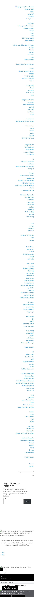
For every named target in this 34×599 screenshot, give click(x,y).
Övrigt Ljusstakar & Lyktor (26, 407)
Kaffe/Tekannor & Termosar (25, 381)
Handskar (31, 55)
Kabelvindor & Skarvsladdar (25, 166)
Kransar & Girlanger (27, 343)
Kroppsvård (30, 85)
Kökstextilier (30, 431)
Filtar (32, 419)
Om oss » (3, 519)
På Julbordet (30, 340)
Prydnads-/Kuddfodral (27, 440)
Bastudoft (31, 14)
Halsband (31, 109)
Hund (32, 33)
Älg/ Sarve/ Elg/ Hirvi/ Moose (25, 121)
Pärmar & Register (28, 78)
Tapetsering (30, 217)
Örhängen (31, 112)
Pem (32, 238)
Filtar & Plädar (29, 417)
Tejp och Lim (30, 202)
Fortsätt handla (10, 588)
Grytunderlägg (29, 376)
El (33, 159)
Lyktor (32, 402)
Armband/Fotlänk (28, 104)
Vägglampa (30, 312)
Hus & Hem (30, 263)
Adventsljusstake (28, 324)
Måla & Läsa (30, 93)
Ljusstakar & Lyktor (28, 400)
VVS (33, 223)
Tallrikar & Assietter (27, 369)
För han (31, 50)
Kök (33, 352)
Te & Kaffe (30, 259)
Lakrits (32, 256)
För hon (31, 52)
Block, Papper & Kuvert (26, 71)
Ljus (32, 395)
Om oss (31, 464)
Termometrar (30, 126)
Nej (13, 595)
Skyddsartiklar (29, 197)
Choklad (31, 252)
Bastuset (31, 16)
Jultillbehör (30, 338)
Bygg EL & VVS (29, 145)
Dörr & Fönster (29, 147)
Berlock (31, 107)
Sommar (31, 131)
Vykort (32, 81)
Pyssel (32, 88)
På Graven (30, 302)
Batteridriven (30, 276)
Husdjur (31, 31)
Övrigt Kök (30, 390)
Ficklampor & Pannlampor (25, 26)
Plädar (32, 421)
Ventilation (30, 204)
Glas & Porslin (29, 357)
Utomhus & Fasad (28, 309)
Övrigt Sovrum (29, 452)
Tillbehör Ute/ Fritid (28, 138)
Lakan (32, 448)
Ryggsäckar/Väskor (28, 100)
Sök (4, 498)
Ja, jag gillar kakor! (6, 595)
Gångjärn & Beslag (28, 183)
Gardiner (31, 426)
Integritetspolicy (20, 595)
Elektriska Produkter (27, 161)
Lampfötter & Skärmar (27, 285)
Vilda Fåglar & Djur (28, 38)
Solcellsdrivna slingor (27, 297)
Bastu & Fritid (29, 9)
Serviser (31, 364)
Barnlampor (30, 273)
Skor (32, 57)
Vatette (31, 240)
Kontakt (31, 466)
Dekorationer (30, 316)
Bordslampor (30, 278)
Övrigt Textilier (29, 457)
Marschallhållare (28, 405)
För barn (31, 47)
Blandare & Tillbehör (27, 235)
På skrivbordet (29, 76)
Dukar (32, 414)
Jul (33, 319)
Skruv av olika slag (28, 190)
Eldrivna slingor (29, 295)
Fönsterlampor (29, 283)
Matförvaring (30, 388)
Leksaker (31, 90)
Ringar (32, 114)
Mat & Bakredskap (28, 386)
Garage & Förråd (29, 28)
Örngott (31, 450)
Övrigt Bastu (30, 19)
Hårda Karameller (28, 254)
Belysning (31, 271)
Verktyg (31, 207)
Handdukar (30, 428)
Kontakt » (3, 522)
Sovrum (31, 443)
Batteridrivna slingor (27, 293)
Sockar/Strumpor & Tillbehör (25, 64)
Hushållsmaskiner (28, 378)
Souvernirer (30, 119)
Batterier (31, 23)
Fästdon (31, 173)
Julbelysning (30, 331)
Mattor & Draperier (28, 438)
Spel (32, 95)
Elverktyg (31, 209)
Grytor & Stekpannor (27, 373)
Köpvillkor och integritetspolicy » (10, 526)
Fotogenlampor (29, 280)
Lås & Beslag (30, 154)
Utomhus (31, 231)
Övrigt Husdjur (29, 40)
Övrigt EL (31, 169)
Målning (31, 214)
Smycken (31, 102)
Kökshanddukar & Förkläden (25, 383)
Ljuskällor (31, 288)
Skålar (32, 366)
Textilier (31, 412)
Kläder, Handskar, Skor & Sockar (23, 45)
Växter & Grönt (29, 347)
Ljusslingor (30, 290)
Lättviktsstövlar (29, 59)
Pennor (31, 73)
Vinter (32, 133)
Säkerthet (31, 200)
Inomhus (31, 228)
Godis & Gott (30, 247)
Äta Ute (31, 135)
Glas (32, 359)
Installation (30, 164)
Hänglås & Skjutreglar (27, 195)
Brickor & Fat (30, 354)
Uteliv (32, 128)
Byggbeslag (30, 178)
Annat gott (30, 249)
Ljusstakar (30, 397)
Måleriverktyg (29, 212)
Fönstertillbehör (29, 152)
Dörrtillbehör (30, 149)
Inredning (31, 266)
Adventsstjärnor (29, 326)
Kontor (32, 69)
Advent (32, 321)
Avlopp (32, 226)
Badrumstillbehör (28, 268)
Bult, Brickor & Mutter (27, 176)
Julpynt (32, 335)
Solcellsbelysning (28, 304)
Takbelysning (30, 307)
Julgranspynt (30, 333)
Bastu (32, 12)
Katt (32, 35)
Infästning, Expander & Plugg (24, 185)
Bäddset (31, 445)
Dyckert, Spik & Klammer (26, 180)
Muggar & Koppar (28, 362)
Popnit (32, 188)
